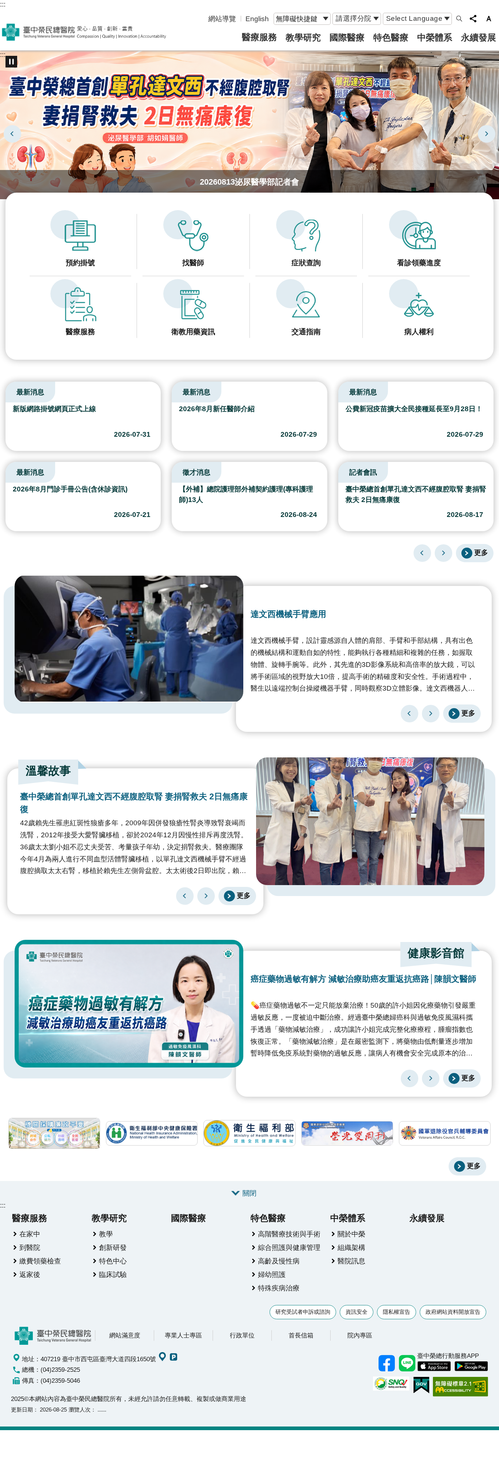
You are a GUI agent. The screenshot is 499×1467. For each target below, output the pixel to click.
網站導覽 (222, 19)
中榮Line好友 (407, 1363)
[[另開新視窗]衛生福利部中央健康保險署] (152, 1133)
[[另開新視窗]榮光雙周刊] (347, 1133)
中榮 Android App (471, 1366)
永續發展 (478, 37)
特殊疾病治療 (279, 1288)
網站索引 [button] (459, 18)
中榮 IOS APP (434, 1366)
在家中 (29, 1234)
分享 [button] (473, 18)
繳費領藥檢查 (40, 1261)
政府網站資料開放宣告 (453, 1312)
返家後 (29, 1274)
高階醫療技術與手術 (289, 1234)
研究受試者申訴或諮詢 (302, 1312)
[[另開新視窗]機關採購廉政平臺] (54, 1133)
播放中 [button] (11, 61)
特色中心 (113, 1261)
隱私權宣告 (396, 1312)
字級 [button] (488, 18)
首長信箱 (301, 1335)
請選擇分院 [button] (354, 18)
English (257, 19)
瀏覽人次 (80, 1409)
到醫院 (29, 1247)
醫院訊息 (351, 1261)
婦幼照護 (272, 1274)
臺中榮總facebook (386, 1363)
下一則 (486, 134)
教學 (106, 1234)
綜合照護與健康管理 (289, 1247)
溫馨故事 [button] (48, 770)
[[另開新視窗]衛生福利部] (249, 1133)
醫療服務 (259, 37)
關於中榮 (351, 1234)
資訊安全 (356, 1312)
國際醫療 (347, 37)
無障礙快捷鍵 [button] (296, 19)
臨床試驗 (113, 1274)
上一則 (12, 134)
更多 (481, 552)
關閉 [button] (249, 1193)
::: (2, 4)
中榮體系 (434, 37)
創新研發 (113, 1247)
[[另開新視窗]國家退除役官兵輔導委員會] (445, 1133)
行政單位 (242, 1335)
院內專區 (359, 1335)
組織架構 (351, 1247)
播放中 (9, 390)
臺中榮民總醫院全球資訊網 (84, 32)
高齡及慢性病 (279, 1261)
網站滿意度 (124, 1335)
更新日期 (22, 1409)
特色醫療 (390, 37)
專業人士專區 (183, 1335)
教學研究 (303, 37)
